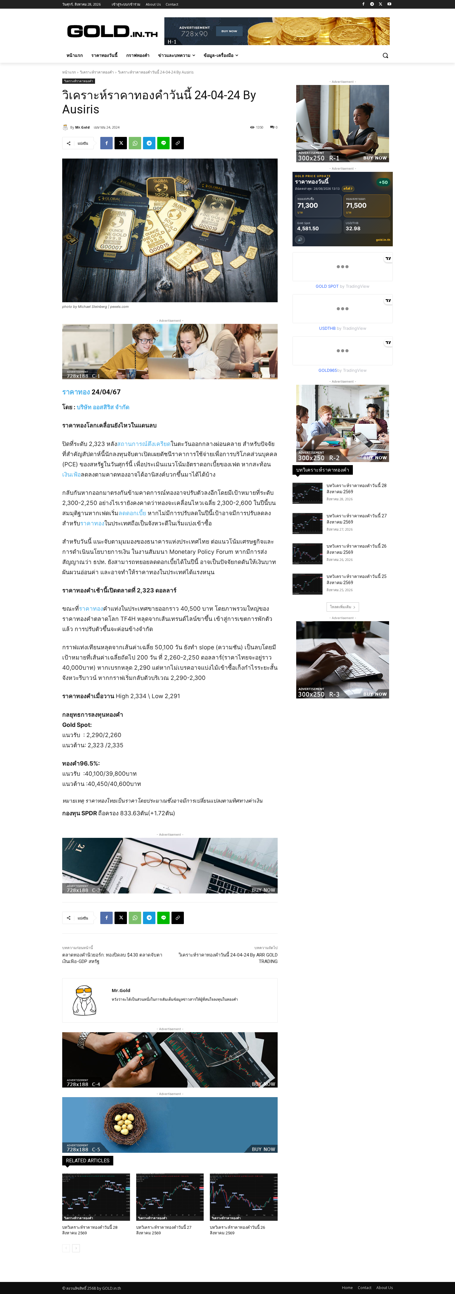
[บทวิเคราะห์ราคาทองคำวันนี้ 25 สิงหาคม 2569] (307, 584)
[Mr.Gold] (66, 127)
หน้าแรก (69, 72)
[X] (380, 4)
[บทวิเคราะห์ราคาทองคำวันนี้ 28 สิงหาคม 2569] (96, 1197)
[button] (385, 55)
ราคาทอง (76, 392)
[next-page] (76, 1248)
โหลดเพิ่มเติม (340, 606)
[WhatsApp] (135, 143)
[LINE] (163, 143)
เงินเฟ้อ (71, 474)
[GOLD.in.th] (111, 31)
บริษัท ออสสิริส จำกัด (103, 407)
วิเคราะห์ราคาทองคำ (97, 72)
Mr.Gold (82, 127)
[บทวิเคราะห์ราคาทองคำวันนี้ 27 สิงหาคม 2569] (170, 1197)
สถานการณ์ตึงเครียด (144, 444)
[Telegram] (372, 4)
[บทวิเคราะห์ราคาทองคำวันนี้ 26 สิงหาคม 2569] (244, 1197)
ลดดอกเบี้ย (132, 513)
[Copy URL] (177, 143)
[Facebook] (363, 4)
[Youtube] (389, 4)
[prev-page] (66, 1248)
